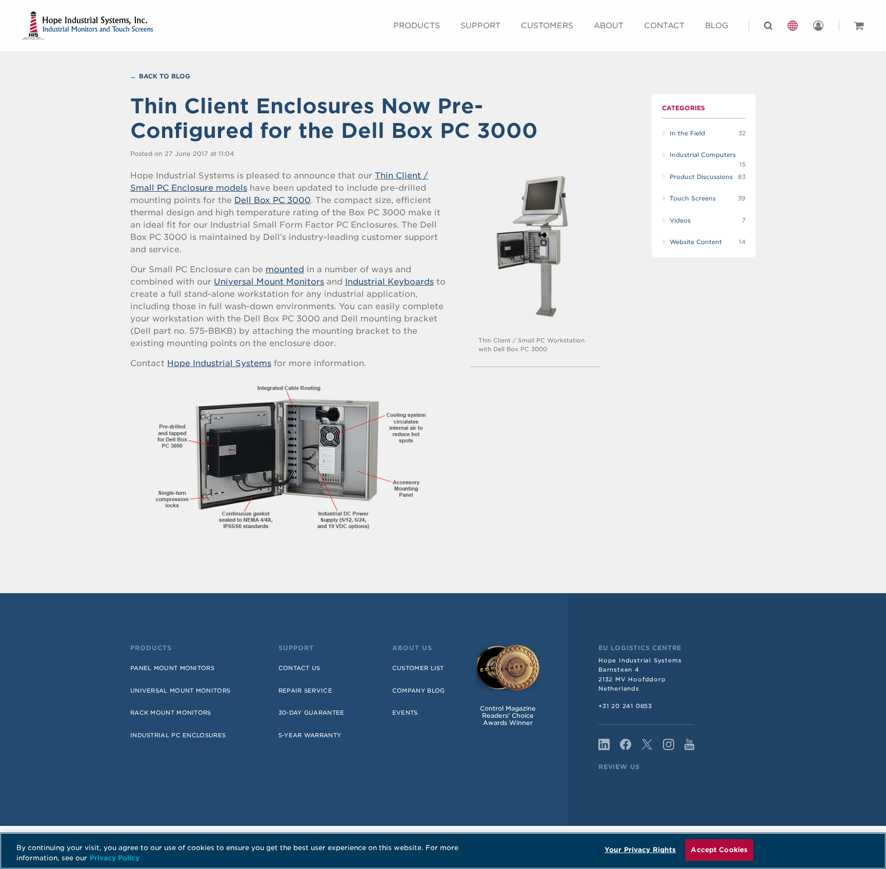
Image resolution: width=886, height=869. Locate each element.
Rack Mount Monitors (170, 712)
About (608, 25)
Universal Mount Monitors (269, 282)
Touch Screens (693, 198)
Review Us (619, 767)
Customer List (418, 668)
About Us (412, 648)
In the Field (687, 133)
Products (416, 25)
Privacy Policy (114, 858)
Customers (547, 25)
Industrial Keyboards (389, 282)
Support (480, 25)
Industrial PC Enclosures (178, 735)
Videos (680, 220)
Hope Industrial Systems (219, 363)
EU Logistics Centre (639, 648)
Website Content (696, 242)
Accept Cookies (719, 850)
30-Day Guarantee (311, 712)
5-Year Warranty (309, 735)
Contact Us (299, 668)
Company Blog (418, 690)
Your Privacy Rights (640, 850)
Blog (716, 25)
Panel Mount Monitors (172, 668)
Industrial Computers (703, 154)
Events (405, 712)
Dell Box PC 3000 (272, 200)
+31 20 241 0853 (625, 706)
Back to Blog (164, 76)
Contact (664, 25)
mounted (285, 269)
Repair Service (305, 690)
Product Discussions (701, 176)
